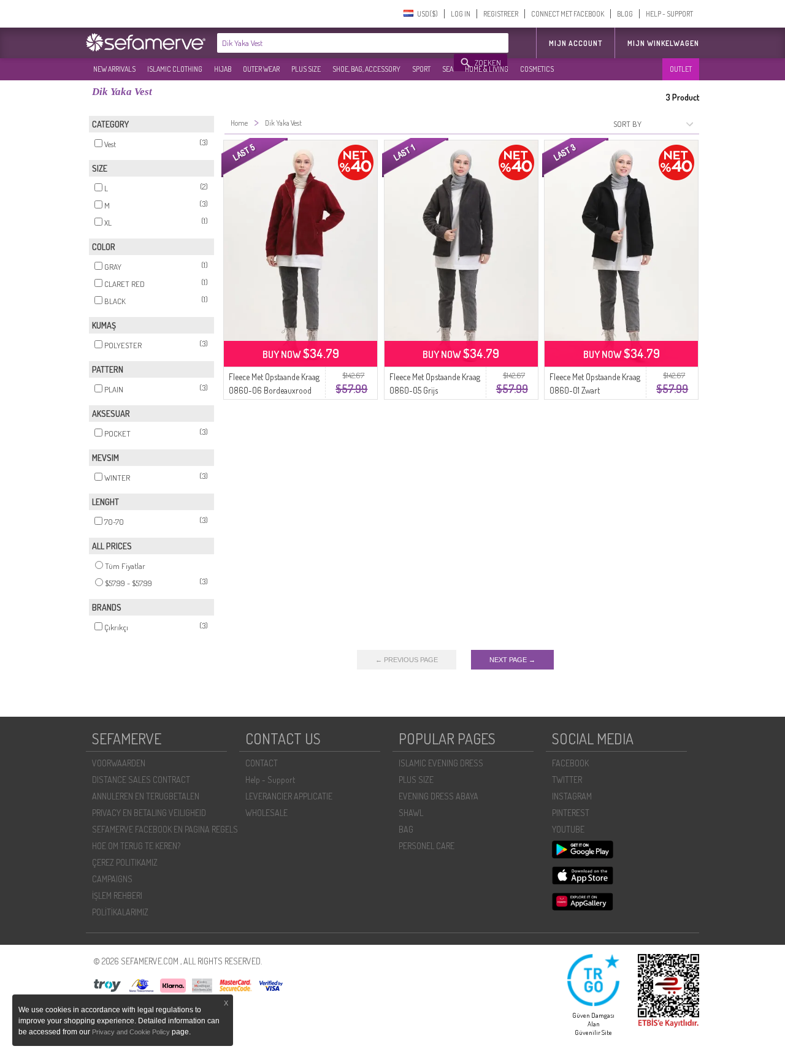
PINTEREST (570, 812)
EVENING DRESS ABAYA (438, 796)
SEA (447, 69)
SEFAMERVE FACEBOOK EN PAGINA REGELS (165, 829)
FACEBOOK (570, 763)
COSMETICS (537, 69)
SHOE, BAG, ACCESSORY (366, 69)
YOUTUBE (568, 829)
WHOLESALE (266, 812)
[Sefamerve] (148, 42)
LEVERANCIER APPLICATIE (288, 796)
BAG (406, 829)
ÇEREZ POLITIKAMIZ (125, 862)
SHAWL (411, 812)
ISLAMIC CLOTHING (174, 69)
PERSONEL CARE (426, 846)
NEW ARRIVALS (114, 69)
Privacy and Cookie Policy (131, 1032)
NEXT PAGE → (512, 659)
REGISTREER (500, 13)
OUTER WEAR (261, 69)
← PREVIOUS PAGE (406, 659)
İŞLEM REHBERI (117, 895)
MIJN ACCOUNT (575, 43)
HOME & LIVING (486, 69)
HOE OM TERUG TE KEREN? (136, 846)
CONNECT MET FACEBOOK (567, 13)
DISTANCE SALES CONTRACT (141, 779)
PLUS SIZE (306, 69)
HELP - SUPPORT (669, 13)
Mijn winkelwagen (663, 43)
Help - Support (270, 779)
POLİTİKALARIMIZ (120, 912)
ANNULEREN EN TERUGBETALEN (145, 796)
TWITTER (567, 779)
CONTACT (261, 763)
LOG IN (460, 13)
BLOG (625, 13)
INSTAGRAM (572, 796)
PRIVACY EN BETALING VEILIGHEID (149, 812)
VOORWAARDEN (118, 763)
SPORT (421, 69)
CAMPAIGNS (112, 879)
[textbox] (336, 43)
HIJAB (222, 69)
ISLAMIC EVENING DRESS (441, 763)
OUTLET (681, 69)
